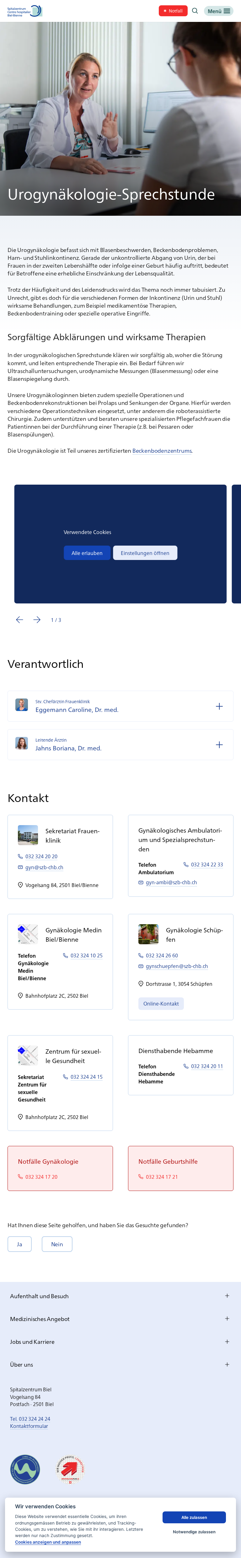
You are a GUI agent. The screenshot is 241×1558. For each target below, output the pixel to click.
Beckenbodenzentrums (162, 450)
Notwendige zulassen (194, 1531)
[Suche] (195, 11)
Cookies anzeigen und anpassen (48, 1542)
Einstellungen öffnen (145, 552)
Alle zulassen (194, 1517)
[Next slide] (37, 619)
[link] (173, 10)
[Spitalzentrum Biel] (25, 11)
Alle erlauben (87, 552)
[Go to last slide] (19, 619)
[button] (20, 1244)
